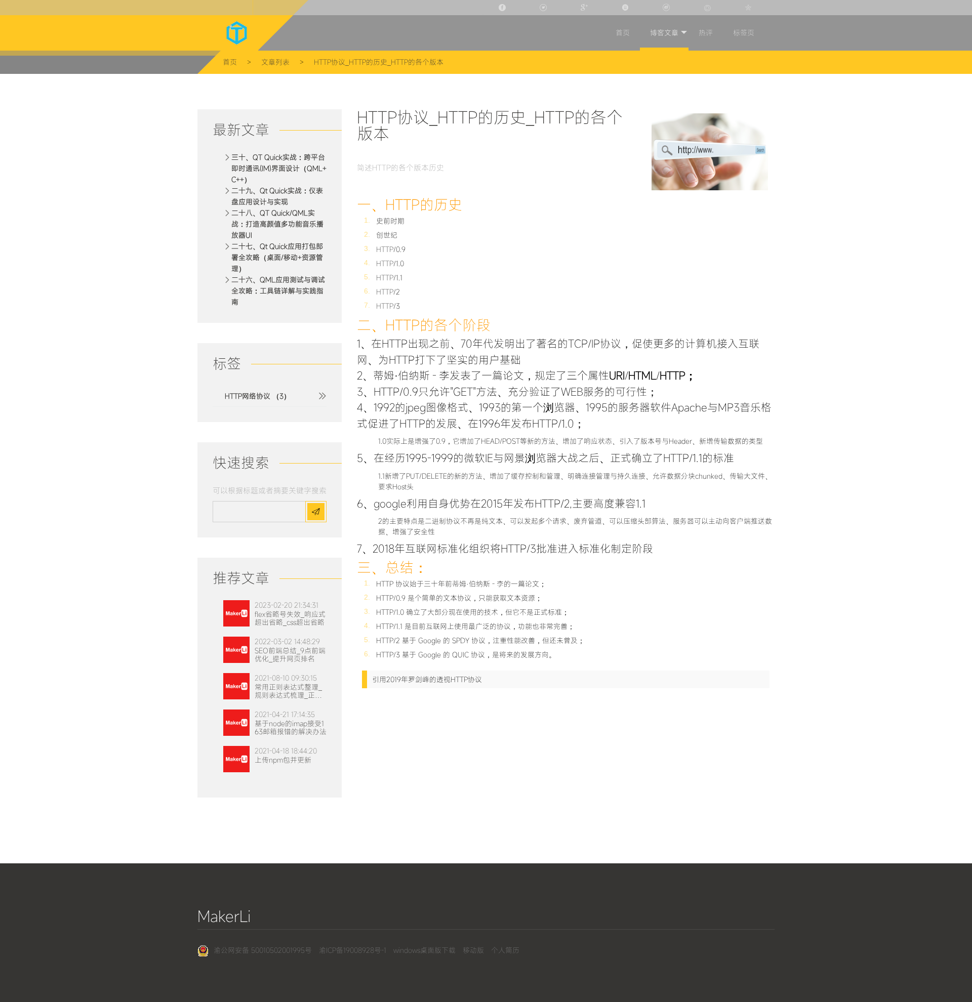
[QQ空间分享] (749, 7)
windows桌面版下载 (424, 950)
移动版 (473, 950)
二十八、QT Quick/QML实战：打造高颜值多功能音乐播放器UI (277, 224)
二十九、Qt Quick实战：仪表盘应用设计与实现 (277, 196)
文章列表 (275, 62)
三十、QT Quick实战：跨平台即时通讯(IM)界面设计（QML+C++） (279, 168)
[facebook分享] (503, 7)
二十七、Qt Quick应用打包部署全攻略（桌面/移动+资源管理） (277, 257)
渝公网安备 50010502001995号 (263, 950)
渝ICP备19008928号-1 (352, 950)
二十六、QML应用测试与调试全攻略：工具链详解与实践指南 (278, 291)
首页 (623, 32)
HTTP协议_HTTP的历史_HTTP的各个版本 (378, 62)
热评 (706, 32)
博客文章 (664, 32)
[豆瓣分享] (626, 7)
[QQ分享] (708, 7)
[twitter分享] (544, 7)
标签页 (743, 32)
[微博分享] (667, 7)
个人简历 (505, 950)
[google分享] (585, 7)
